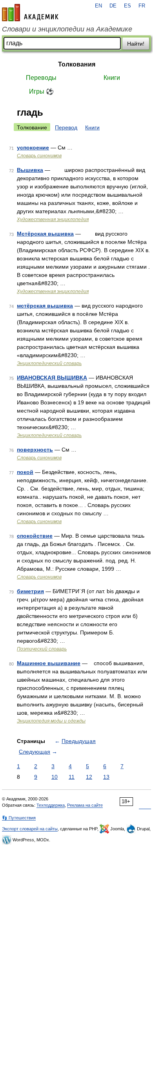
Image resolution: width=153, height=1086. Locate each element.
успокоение (33, 147)
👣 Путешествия (19, 817)
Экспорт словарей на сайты (30, 828)
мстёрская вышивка (45, 305)
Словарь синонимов (39, 156)
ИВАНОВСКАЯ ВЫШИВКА (52, 377)
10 (54, 777)
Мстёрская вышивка (45, 233)
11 (72, 777)
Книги (112, 77)
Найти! (135, 44)
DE (113, 6)
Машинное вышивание (48, 663)
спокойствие (35, 536)
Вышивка (30, 170)
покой (25, 472)
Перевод (66, 127)
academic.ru (30, 12)
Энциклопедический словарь (49, 363)
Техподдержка (50, 805)
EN (98, 6)
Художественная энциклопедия (53, 219)
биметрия (30, 591)
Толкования (76, 64)
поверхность (35, 449)
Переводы (41, 77)
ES (127, 6)
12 (89, 777)
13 (106, 777)
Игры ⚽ (41, 91)
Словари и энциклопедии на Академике (67, 29)
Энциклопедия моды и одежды (51, 721)
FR (141, 6)
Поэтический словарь (42, 649)
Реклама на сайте (85, 805)
